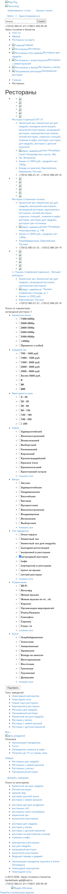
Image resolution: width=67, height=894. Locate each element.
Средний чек (19, 349)
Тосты (15, 746)
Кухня (15, 633)
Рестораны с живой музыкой (28, 764)
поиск (41, 21)
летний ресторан (28, 136)
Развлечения (19, 582)
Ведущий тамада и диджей (27, 856)
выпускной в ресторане (32, 129)
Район (15, 428)
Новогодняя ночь (21, 699)
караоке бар (19, 792)
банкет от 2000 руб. (30, 233)
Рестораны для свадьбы (25, 761)
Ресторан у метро (22, 720)
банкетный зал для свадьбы (27, 786)
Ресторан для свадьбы (24, 709)
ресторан (43, 140)
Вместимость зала (22, 393)
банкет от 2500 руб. (30, 296)
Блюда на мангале (29, 168)
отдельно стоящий (50, 136)
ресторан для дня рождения (28, 804)
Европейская (48, 168)
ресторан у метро (22, 827)
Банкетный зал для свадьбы (28, 716)
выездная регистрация (42, 126)
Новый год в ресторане (25, 702)
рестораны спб (20, 808)
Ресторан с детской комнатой (28, 726)
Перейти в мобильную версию (17, 892)
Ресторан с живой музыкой (27, 723)
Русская (37, 171)
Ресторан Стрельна (23, 119)
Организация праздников (26, 742)
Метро (15, 479)
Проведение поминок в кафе (28, 749)
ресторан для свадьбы (43, 219)
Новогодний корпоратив (25, 696)
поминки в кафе (28, 140)
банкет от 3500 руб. (30, 161)
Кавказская (25, 171)
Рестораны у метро (23, 768)
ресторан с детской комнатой (28, 830)
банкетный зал (27, 122)
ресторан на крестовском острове (31, 834)
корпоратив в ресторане (44, 133)
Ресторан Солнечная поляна (28, 199)
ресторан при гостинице (32, 223)
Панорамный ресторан (25, 713)
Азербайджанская (29, 240)
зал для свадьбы (21, 846)
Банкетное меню (21, 315)
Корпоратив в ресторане (26, 706)
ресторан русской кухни (25, 796)
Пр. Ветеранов (27, 157)
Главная (16, 79)
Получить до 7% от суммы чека (29, 752)
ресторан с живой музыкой (27, 799)
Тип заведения (20, 530)
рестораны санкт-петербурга (28, 811)
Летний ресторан (21, 789)
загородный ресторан (31, 209)
